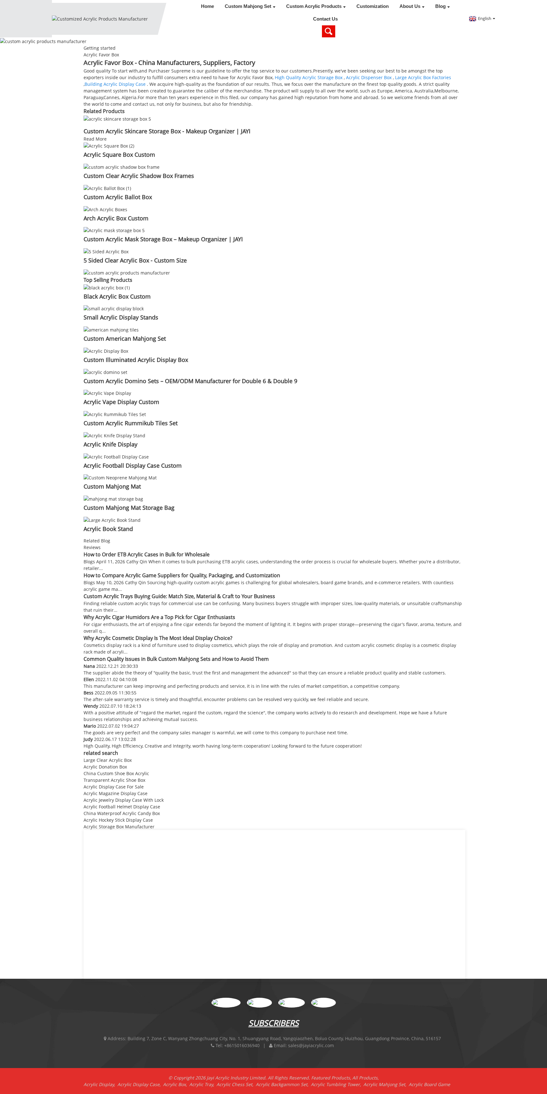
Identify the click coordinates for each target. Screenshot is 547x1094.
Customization (372, 6)
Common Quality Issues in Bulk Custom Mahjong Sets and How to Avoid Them (176, 658)
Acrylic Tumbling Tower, (337, 1084)
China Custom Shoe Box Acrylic (116, 773)
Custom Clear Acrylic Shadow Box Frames (139, 176)
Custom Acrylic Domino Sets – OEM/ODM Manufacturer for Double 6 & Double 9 (190, 381)
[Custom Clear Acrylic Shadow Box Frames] (122, 166)
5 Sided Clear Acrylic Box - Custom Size (135, 260)
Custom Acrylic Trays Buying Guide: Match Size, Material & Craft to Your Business (179, 596)
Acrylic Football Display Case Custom (133, 465)
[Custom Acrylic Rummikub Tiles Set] (115, 414)
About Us (409, 6)
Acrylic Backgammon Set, (283, 1084)
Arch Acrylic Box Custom (116, 218)
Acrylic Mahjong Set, (386, 1084)
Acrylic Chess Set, (236, 1084)
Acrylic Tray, (203, 1084)
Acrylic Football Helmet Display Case (122, 807)
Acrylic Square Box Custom (119, 154)
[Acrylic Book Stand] (112, 519)
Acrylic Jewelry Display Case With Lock (124, 800)
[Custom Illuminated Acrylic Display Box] (106, 350)
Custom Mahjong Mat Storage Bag (129, 507)
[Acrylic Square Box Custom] (109, 145)
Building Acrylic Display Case (115, 84)
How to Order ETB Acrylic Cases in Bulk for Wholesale (147, 554)
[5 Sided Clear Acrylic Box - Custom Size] (106, 251)
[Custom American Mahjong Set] (111, 329)
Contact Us (325, 19)
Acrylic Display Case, (140, 1084)
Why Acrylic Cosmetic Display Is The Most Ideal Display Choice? (158, 638)
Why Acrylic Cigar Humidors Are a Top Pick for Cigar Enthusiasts (159, 617)
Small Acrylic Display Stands (121, 317)
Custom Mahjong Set (248, 6)
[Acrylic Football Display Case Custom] (116, 456)
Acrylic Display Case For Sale (114, 787)
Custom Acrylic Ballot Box (118, 197)
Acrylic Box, (176, 1084)
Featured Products (330, 1078)
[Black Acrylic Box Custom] (107, 287)
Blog (440, 6)
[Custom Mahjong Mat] (120, 477)
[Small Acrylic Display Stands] (114, 308)
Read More (95, 139)
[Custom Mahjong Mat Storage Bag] (113, 498)
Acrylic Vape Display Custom (121, 402)
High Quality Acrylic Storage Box (309, 77)
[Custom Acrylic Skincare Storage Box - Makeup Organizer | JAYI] (117, 118)
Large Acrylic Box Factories (423, 77)
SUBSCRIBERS (273, 1022)
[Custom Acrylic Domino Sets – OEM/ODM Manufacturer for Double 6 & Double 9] (105, 372)
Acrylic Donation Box (105, 767)
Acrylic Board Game (429, 1084)
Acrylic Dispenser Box (369, 77)
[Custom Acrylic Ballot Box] (107, 188)
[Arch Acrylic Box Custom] (105, 209)
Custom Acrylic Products (314, 6)
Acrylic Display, (100, 1084)
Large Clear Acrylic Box (108, 760)
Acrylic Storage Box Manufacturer (119, 827)
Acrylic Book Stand (108, 529)
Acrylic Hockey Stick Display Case (118, 820)
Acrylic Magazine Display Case (116, 793)
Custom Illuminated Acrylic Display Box (136, 360)
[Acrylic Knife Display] (114, 435)
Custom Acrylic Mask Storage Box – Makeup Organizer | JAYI (163, 239)
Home (207, 6)
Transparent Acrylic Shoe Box (114, 780)
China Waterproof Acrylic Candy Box (122, 813)
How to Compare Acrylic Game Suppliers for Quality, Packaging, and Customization (182, 575)
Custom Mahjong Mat (112, 486)
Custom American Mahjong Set (125, 338)
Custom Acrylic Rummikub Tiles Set (131, 423)
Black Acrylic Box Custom (117, 296)
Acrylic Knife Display (110, 444)
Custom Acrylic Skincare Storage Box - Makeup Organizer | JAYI (167, 131)
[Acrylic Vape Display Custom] (107, 393)
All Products (365, 1078)
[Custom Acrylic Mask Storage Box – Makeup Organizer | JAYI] (114, 230)
